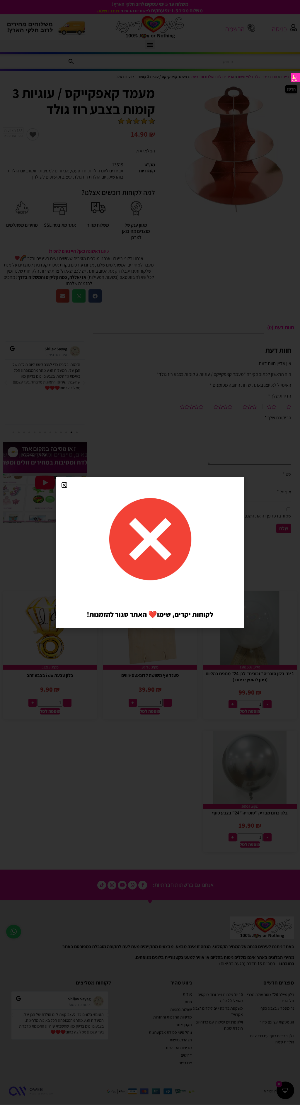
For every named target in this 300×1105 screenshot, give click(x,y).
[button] (64, 485)
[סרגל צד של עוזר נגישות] (295, 77)
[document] (150, 552)
